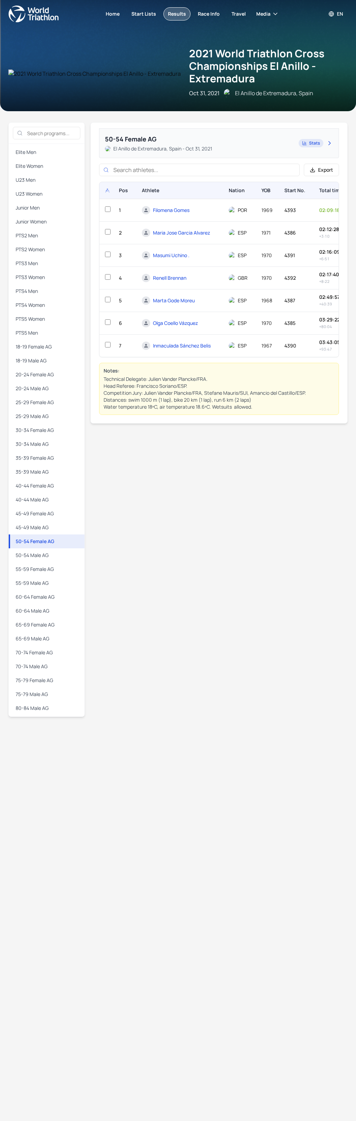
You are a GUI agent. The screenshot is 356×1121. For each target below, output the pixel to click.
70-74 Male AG (32, 666)
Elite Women (29, 166)
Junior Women (31, 221)
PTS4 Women (30, 305)
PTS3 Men (27, 263)
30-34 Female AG (35, 430)
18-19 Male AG (31, 360)
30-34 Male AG (32, 444)
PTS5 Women (30, 319)
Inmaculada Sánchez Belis (182, 345)
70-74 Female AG (34, 652)
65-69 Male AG (32, 638)
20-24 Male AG (32, 388)
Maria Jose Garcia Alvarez (181, 232)
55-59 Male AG (32, 583)
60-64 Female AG (35, 597)
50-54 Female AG (35, 541)
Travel (239, 13)
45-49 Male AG (32, 527)
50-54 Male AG (32, 555)
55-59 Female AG (35, 569)
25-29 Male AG (32, 416)
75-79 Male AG (32, 694)
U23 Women (29, 193)
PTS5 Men (27, 332)
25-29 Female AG (35, 402)
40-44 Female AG (35, 485)
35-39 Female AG (35, 458)
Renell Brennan (169, 278)
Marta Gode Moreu (174, 300)
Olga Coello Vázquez (175, 323)
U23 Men (25, 180)
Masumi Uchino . (171, 255)
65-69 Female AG (35, 624)
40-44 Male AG (32, 499)
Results (177, 13)
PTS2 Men (27, 235)
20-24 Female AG (35, 374)
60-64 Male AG (32, 610)
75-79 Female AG (34, 680)
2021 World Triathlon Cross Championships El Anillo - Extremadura (256, 65)
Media (263, 13)
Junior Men (28, 207)
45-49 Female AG (35, 513)
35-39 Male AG (32, 471)
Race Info (209, 13)
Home (113, 13)
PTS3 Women (30, 277)
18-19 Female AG (34, 346)
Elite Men (26, 152)
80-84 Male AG (32, 708)
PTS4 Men (27, 291)
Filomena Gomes (171, 210)
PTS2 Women (30, 249)
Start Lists (143, 13)
